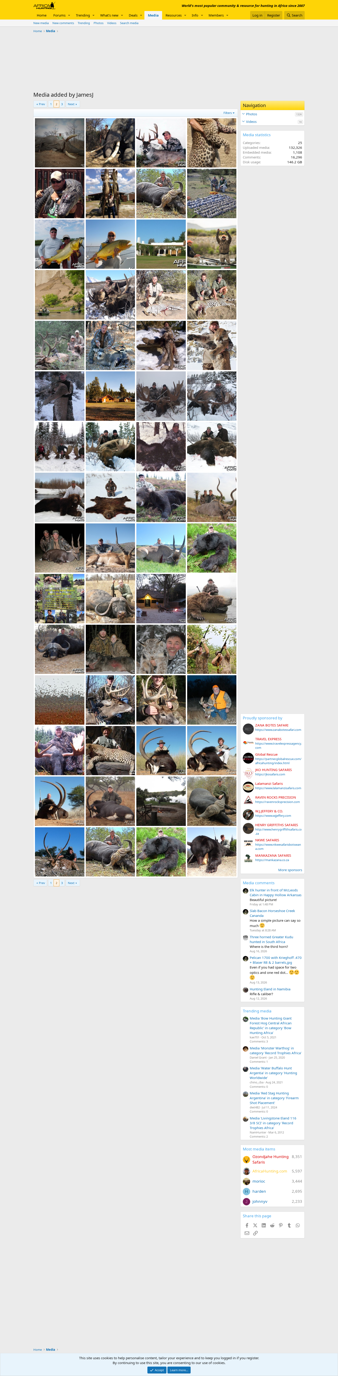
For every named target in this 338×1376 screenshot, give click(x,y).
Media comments (259, 882)
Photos (98, 23)
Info (195, 15)
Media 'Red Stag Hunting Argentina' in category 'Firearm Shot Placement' (274, 1098)
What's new (109, 15)
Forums (59, 15)
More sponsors (290, 869)
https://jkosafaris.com (270, 774)
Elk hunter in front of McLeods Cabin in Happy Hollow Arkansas (275, 892)
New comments (63, 23)
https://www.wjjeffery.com (273, 816)
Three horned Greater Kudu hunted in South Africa (271, 939)
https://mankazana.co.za (272, 860)
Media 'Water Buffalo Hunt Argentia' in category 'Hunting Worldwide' (273, 1073)
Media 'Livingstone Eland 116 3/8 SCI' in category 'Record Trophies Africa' (273, 1123)
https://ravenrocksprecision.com (277, 802)
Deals (133, 15)
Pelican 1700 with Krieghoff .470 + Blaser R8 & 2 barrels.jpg (276, 960)
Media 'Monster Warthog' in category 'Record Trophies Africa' (275, 1050)
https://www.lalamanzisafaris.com (278, 788)
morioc (258, 1181)
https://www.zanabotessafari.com (278, 730)
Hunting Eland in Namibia (270, 989)
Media (153, 15)
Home (41, 15)
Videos (111, 23)
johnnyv (259, 1201)
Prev (42, 104)
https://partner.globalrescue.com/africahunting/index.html (278, 761)
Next (71, 104)
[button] (69, 15)
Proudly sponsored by (262, 717)
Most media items (259, 1149)
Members (216, 15)
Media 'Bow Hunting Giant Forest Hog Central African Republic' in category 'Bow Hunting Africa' (271, 1025)
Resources (174, 15)
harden (259, 1191)
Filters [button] (227, 113)
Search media (129, 23)
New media (41, 23)
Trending (83, 15)
